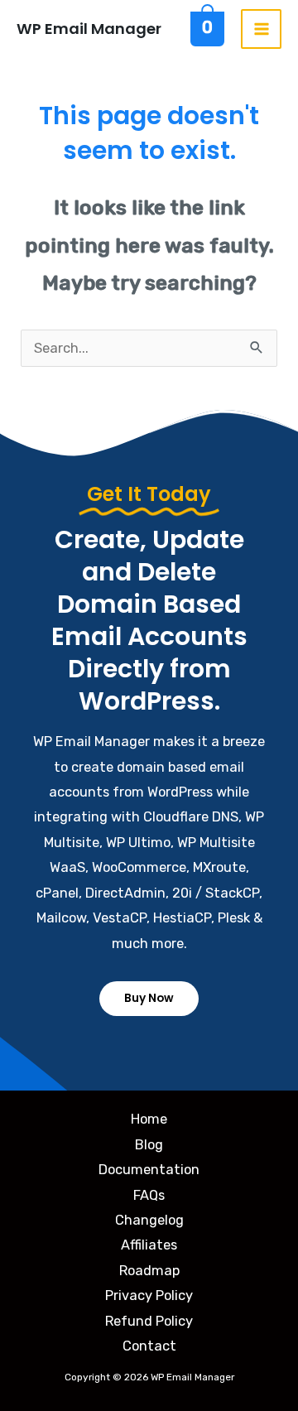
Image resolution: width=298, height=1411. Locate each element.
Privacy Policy (149, 1295)
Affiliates (149, 1245)
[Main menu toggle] (261, 29)
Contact (149, 1346)
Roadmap (149, 1271)
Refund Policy (149, 1321)
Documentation (149, 1169)
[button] (149, 998)
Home (149, 1119)
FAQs (149, 1195)
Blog (149, 1145)
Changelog (149, 1220)
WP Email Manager (89, 28)
